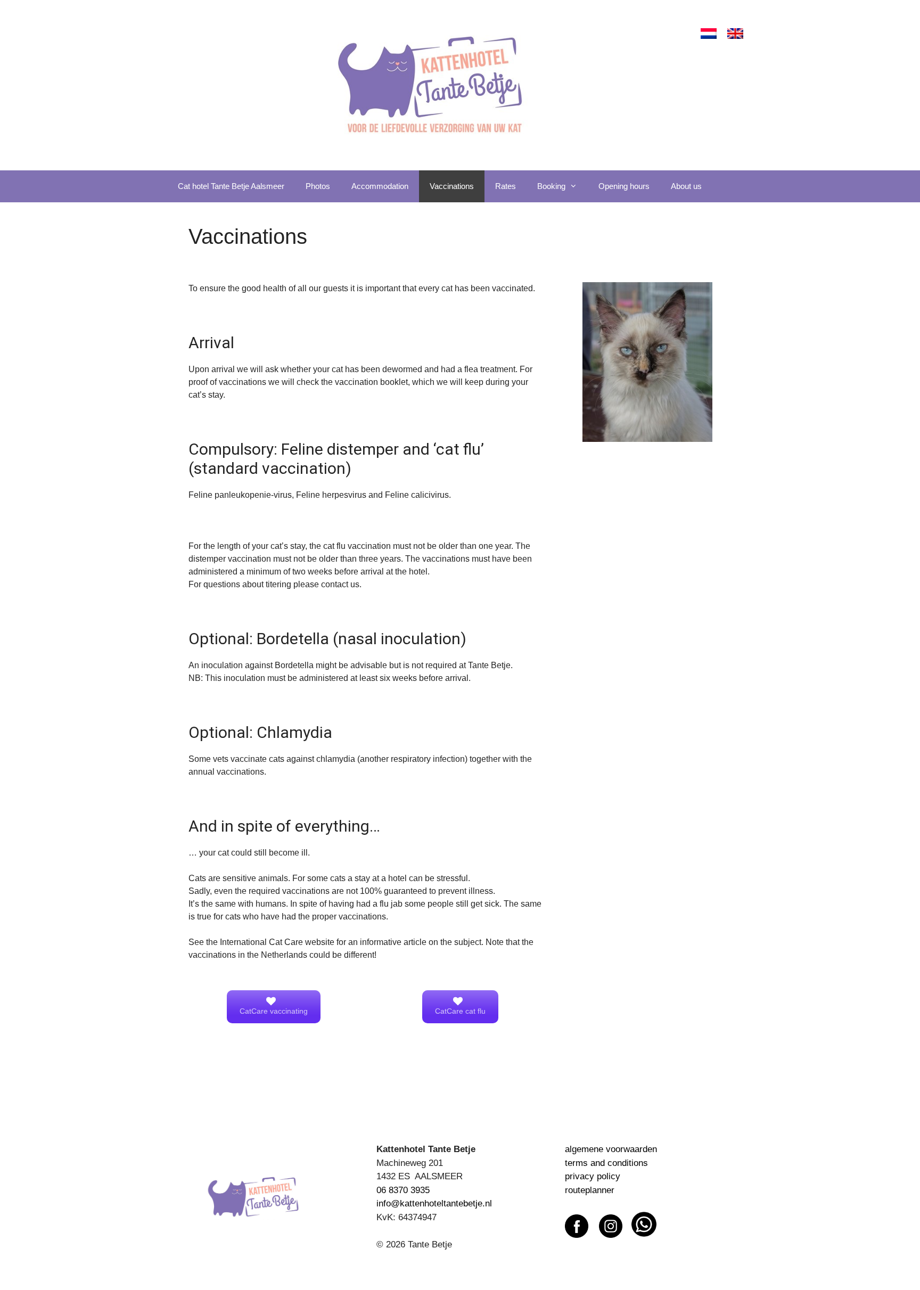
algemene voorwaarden (611, 1149)
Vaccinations (452, 186)
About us (686, 186)
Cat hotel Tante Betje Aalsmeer (231, 186)
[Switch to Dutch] (708, 34)
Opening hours (624, 186)
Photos (318, 186)
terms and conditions (606, 1163)
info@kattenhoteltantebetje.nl (434, 1203)
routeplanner (589, 1190)
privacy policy (592, 1176)
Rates (505, 186)
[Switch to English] (735, 34)
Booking (551, 186)
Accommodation (379, 186)
